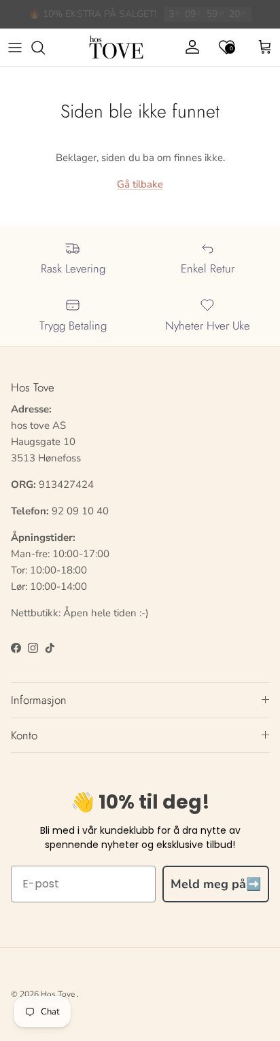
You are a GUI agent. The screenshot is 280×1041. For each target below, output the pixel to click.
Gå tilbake (140, 184)
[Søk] (45, 48)
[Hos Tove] (116, 47)
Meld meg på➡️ (216, 884)
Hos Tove (58, 994)
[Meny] (15, 48)
